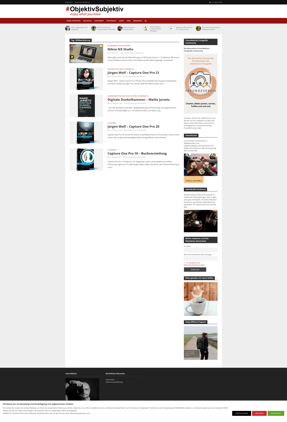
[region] (143, 411)
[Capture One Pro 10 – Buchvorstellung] (86, 159)
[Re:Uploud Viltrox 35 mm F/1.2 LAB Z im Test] (172, 28)
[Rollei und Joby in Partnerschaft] (120, 28)
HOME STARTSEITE (73, 21)
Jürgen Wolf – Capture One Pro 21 (133, 73)
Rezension (144, 96)
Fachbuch (120, 69)
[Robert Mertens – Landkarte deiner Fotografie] (146, 28)
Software (126, 46)
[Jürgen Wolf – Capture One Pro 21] (86, 78)
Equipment (99, 21)
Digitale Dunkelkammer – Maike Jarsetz (139, 99)
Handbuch (129, 69)
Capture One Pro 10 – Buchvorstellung (137, 153)
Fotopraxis (111, 21)
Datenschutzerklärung (82, 2)
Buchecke (87, 21)
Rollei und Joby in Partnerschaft (129, 28)
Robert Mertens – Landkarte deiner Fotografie (155, 29)
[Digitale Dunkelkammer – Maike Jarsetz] (86, 105)
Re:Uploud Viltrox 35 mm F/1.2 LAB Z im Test (184, 28)
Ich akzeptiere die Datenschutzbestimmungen (194, 264)
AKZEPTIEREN (276, 413)
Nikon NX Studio (120, 49)
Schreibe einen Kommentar (133, 53)
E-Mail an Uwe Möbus (194, 181)
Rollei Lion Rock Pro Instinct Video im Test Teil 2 (106, 28)
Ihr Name (187, 246)
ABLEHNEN (259, 413)
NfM (128, 21)
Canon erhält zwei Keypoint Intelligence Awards (211, 28)
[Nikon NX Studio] (86, 53)
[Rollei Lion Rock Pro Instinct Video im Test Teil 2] (93, 28)
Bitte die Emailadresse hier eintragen (198, 254)
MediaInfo (137, 21)
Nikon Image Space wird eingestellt (79, 28)
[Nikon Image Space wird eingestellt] (67, 28)
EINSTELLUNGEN (241, 413)
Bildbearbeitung (115, 46)
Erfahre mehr (8, 419)
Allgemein (112, 123)
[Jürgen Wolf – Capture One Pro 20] (86, 132)
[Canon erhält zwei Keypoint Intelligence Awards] (198, 28)
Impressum (69, 2)
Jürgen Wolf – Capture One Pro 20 (133, 126)
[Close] (284, 402)
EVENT (121, 21)
